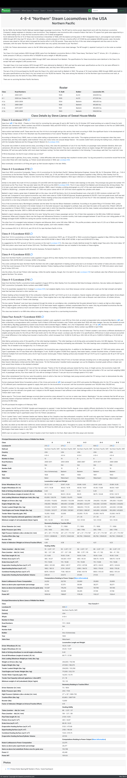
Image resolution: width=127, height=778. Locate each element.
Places (35, 10)
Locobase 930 (65, 160)
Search (121, 10)
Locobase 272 (55, 243)
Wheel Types (26, 10)
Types (42, 10)
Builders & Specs (60, 10)
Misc (70, 10)
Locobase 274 (85, 272)
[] (11, 123)
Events (49, 10)
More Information (81, 578)
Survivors (16, 10)
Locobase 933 (40, 289)
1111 (8, 769)
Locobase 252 (54, 142)
